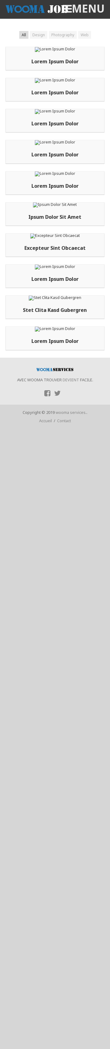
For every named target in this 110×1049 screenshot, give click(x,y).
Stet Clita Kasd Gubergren (55, 310)
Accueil (45, 420)
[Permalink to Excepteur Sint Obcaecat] (55, 235)
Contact (64, 420)
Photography (62, 34)
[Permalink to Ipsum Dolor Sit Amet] (55, 204)
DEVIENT (70, 380)
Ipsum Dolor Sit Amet (54, 217)
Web (85, 34)
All (24, 34)
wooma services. (71, 412)
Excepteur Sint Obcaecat (55, 248)
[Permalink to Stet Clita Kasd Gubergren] (55, 297)
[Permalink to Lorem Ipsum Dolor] (55, 49)
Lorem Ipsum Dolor (55, 62)
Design (38, 34)
